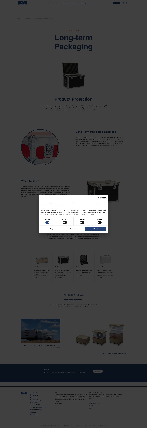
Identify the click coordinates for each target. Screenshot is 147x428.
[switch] (65, 222)
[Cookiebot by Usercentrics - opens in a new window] (99, 198)
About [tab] (96, 203)
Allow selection (73, 229)
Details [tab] (73, 203)
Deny (51, 229)
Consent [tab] (50, 203)
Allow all (95, 229)
